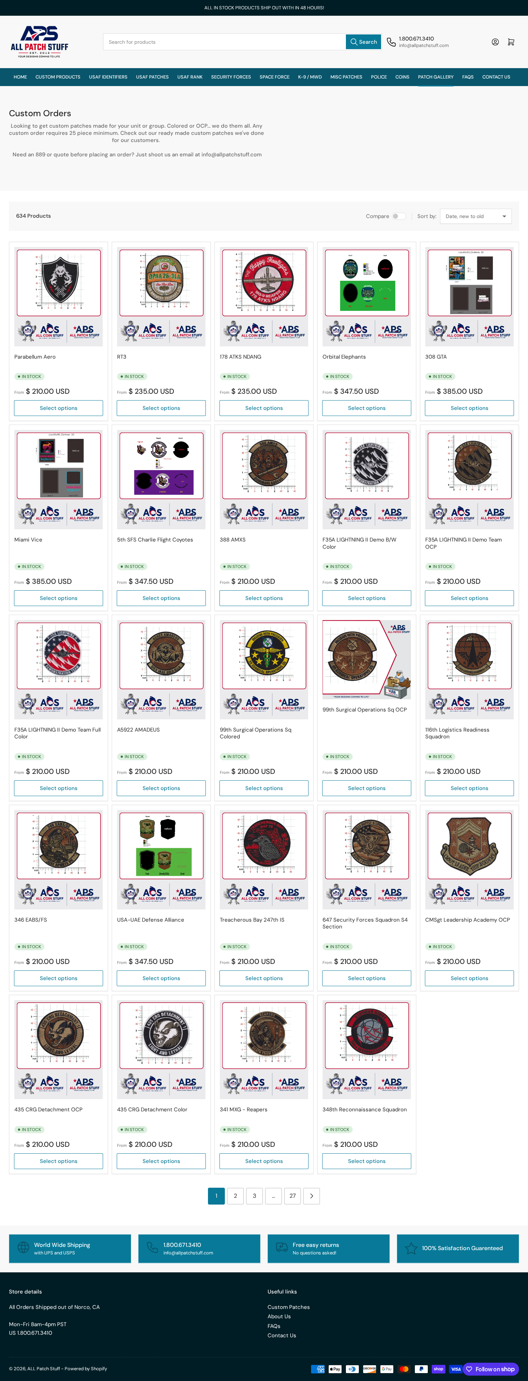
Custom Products (58, 77)
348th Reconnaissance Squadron (365, 1109)
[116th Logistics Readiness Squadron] (469, 669)
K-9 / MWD (310, 77)
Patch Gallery (436, 77)
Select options (59, 408)
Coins (402, 77)
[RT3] (161, 296)
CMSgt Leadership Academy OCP (467, 919)
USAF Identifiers (108, 77)
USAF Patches (152, 77)
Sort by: (426, 216)
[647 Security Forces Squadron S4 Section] (367, 859)
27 (293, 1196)
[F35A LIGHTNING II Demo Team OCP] (469, 479)
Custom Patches (289, 1307)
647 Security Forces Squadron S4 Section (365, 923)
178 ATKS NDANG (240, 356)
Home (20, 77)
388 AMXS (233, 539)
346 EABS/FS (30, 919)
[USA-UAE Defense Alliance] (161, 859)
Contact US (496, 77)
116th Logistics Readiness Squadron (457, 733)
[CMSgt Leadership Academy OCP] (469, 859)
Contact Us (282, 1335)
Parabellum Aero (35, 356)
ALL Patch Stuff (43, 1369)
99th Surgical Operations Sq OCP (365, 709)
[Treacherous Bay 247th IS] (264, 859)
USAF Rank (190, 77)
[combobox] (242, 41)
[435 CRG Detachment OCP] (58, 1049)
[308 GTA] (469, 296)
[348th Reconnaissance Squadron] (367, 1049)
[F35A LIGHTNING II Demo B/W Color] (367, 479)
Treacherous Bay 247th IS (252, 919)
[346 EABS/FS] (58, 859)
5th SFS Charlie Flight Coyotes (155, 539)
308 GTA (436, 356)
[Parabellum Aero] (58, 296)
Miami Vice (28, 539)
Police (379, 77)
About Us (279, 1316)
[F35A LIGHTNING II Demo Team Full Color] (58, 669)
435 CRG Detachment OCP (48, 1109)
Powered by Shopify (86, 1369)
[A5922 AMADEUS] (161, 669)
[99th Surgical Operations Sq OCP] (367, 659)
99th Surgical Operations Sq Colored (255, 733)
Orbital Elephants (344, 356)
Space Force (275, 77)
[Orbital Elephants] (367, 296)
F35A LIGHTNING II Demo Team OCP (463, 543)
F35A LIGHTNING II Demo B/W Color (360, 543)
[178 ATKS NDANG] (264, 296)
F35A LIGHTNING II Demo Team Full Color (57, 733)
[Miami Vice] (58, 479)
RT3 (121, 356)
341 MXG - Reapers (244, 1109)
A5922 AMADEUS (138, 729)
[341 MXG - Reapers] (264, 1049)
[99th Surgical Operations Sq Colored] (264, 669)
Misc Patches (346, 77)
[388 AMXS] (264, 479)
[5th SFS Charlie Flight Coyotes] (161, 479)
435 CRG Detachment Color (152, 1109)
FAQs (468, 77)
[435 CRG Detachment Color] (161, 1049)
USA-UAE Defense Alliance (150, 919)
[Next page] (311, 1196)
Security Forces (231, 77)
